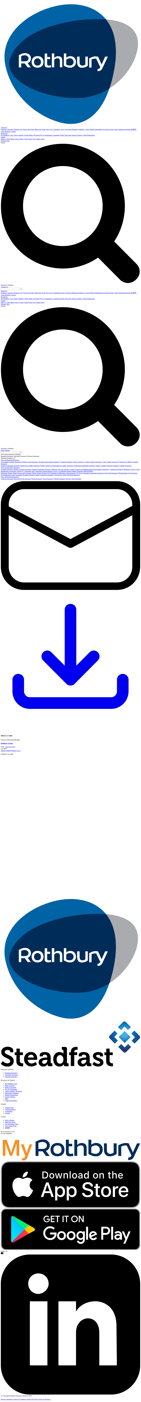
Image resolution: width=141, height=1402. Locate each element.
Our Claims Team (38, 139)
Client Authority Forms (20, 135)
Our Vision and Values (27, 129)
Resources (4, 133)
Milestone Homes (6, 473)
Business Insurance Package (41, 469)
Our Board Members (71, 129)
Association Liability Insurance (11, 462)
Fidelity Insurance (46, 466)
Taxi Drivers (58, 475)
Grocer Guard (135, 469)
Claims (3, 137)
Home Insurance (36, 479)
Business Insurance (11, 1073)
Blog (6, 1099)
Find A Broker (9, 1120)
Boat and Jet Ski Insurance (22, 479)
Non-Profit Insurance (111, 473)
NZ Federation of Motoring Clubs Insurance (61, 473)
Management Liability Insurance (62, 466)
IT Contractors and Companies (32, 471)
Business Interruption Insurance (49, 462)
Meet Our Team (40, 129)
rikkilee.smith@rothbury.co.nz (11, 751)
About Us (4, 127)
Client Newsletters (11, 1100)
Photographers (123, 473)
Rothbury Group (83, 129)
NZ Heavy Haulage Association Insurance (90, 473)
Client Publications (89, 135)
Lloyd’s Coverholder (59, 471)
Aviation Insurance (7, 469)
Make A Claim (9, 1086)
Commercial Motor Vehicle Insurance (72, 462)
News (47, 129)
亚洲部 (7, 1128)
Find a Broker (5, 450)
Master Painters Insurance (75, 471)
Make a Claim (5, 139)
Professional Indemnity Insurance (85, 466)
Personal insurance (11, 1077)
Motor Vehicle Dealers (39, 473)
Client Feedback (10, 1109)
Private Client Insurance (73, 479)
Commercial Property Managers (119, 469)
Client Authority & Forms (13, 1091)
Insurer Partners (77, 135)
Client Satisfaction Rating (122, 129)
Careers (13, 131)
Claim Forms (28, 139)
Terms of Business (44, 1399)
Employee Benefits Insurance (10, 466)
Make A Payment (10, 1087)
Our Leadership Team (57, 129)
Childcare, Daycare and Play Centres (63, 469)
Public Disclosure (66, 135)
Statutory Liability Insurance (122, 466)
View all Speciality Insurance (10, 467)
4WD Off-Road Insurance (71, 475)
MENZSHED (88, 471)
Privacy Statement (7, 1399)
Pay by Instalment (46, 135)
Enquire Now (5, 141)
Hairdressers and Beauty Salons (11, 471)
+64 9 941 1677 (10, 747)
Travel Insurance (48, 479)
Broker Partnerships (96, 129)
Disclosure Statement (12, 1093)
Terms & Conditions (19, 1399)
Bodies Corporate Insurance (23, 469)
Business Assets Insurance (30, 462)
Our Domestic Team (11, 1124)
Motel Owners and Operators (22, 473)
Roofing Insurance (29, 475)
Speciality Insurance (11, 1075)
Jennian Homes (47, 471)
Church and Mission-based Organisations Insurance (92, 469)
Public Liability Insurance (104, 466)
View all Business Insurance (10, 460)
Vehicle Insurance (59, 479)
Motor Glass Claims (16, 139)
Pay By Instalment (11, 1089)
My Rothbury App (7, 135)
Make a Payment (34, 135)
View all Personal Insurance (10, 477)
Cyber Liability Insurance (110, 462)
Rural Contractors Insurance (45, 475)
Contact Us (4, 287)
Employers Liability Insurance (30, 466)
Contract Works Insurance (93, 462)
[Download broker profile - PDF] (70, 732)
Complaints (56, 135)
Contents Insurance (7, 479)
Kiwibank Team (108, 129)
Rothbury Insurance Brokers (10, 129)
